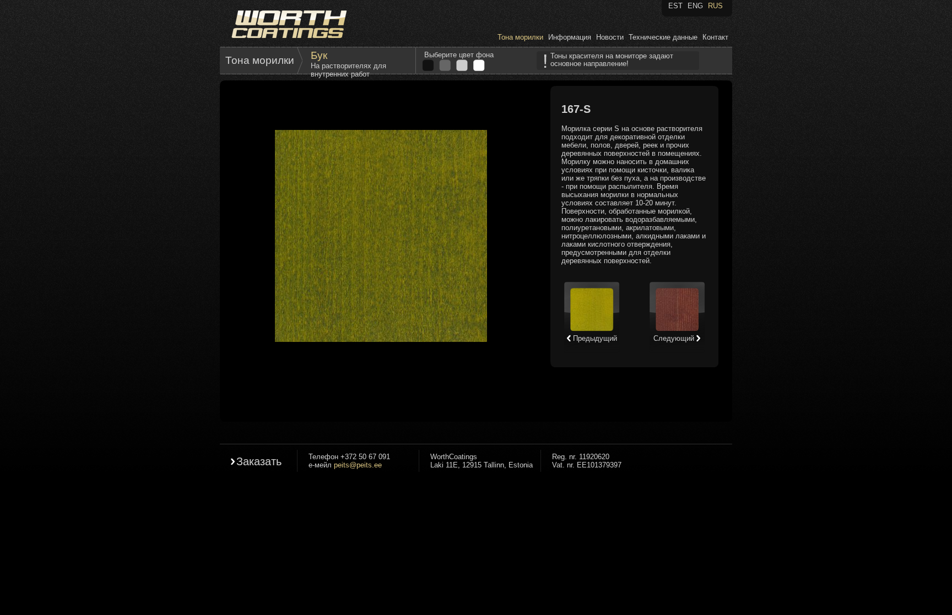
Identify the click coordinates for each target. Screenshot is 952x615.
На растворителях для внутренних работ (348, 70)
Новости (610, 37)
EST (675, 6)
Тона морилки (520, 37)
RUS (715, 6)
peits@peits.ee (358, 465)
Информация (569, 37)
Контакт (715, 37)
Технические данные (663, 37)
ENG (695, 6)
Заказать (259, 461)
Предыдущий (594, 338)
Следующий (674, 338)
